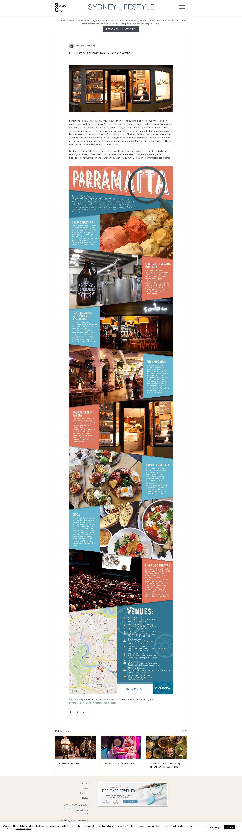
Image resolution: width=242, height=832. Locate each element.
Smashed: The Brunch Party (120, 763)
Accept (230, 827)
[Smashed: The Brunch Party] (121, 747)
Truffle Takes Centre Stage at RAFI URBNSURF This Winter (165, 765)
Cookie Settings (213, 827)
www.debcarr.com (79, 820)
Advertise (84, 788)
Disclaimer (84, 793)
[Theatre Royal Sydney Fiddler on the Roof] (75, 747)
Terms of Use (82, 813)
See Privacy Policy (24, 828)
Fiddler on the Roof (70, 763)
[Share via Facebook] (70, 712)
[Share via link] (91, 712)
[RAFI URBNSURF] (166, 747)
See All (184, 730)
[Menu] (182, 7)
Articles (85, 798)
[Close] (238, 827)
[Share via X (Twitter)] (77, 712)
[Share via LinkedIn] (84, 712)
